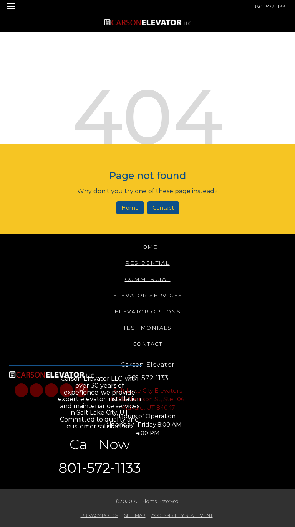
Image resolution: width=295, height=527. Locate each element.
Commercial (148, 279)
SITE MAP (135, 515)
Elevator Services (147, 295)
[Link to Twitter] (36, 390)
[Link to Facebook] (21, 390)
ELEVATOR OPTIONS (147, 311)
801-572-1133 (147, 378)
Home (130, 207)
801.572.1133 (270, 6)
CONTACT (147, 343)
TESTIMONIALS (147, 327)
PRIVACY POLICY (99, 515)
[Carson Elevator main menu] (10, 6)
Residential (147, 262)
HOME (147, 246)
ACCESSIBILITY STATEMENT (182, 515)
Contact (163, 207)
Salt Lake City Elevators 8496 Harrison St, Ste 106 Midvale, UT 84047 (147, 399)
